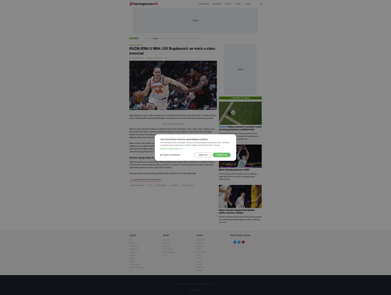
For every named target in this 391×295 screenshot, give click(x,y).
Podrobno (217, 145)
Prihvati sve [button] (222, 155)
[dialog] (195, 147)
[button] (195, 149)
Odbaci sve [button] (203, 155)
